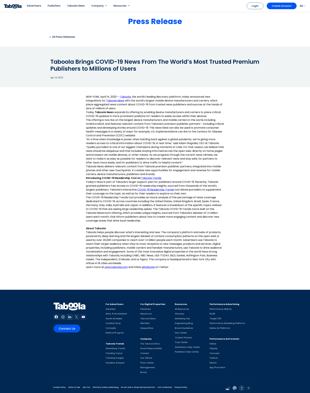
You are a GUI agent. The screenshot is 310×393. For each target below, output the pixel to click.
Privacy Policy (181, 387)
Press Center (147, 362)
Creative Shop (113, 323)
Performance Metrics (221, 309)
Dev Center (181, 332)
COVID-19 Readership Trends (155, 189)
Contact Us (67, 329)
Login (255, 6)
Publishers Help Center (187, 351)
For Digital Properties (152, 304)
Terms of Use (74, 387)
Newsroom (146, 313)
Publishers (54, 5)
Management (147, 367)
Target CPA (215, 318)
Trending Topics (114, 353)
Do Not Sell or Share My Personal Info (138, 387)
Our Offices (146, 357)
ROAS (212, 313)
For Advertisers (115, 304)
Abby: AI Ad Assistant (116, 313)
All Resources (182, 309)
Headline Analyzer (115, 362)
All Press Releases (63, 37)
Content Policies (183, 337)
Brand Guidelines (184, 328)
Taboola (125, 97)
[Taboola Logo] (13, 6)
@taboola (148, 267)
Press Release (155, 21)
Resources (120, 5)
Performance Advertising (224, 304)
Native (213, 343)
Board (143, 372)
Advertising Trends (115, 348)
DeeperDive (146, 328)
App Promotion (217, 367)
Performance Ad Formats (224, 338)
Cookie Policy (59, 387)
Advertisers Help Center (187, 347)
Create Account (282, 6)
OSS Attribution (165, 387)
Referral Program (115, 332)
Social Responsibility (151, 348)
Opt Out (86, 387)
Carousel (214, 353)
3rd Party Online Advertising (106, 387)
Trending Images (115, 357)
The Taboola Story (150, 343)
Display (213, 348)
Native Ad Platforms (220, 328)
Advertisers (34, 5)
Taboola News (76, 5)
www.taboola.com (116, 267)
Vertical (214, 357)
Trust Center (181, 342)
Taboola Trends (151, 178)
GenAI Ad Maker (114, 318)
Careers (144, 353)
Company (97, 5)
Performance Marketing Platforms (227, 323)
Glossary (179, 313)
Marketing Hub (182, 318)
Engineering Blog (184, 323)
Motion (213, 362)
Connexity (111, 328)
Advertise (110, 309)
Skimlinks (145, 323)
